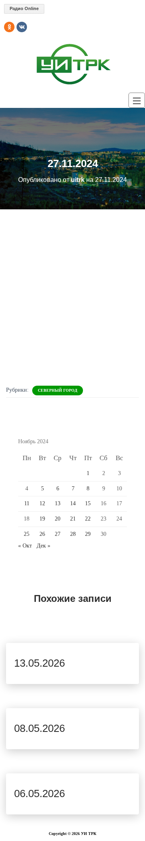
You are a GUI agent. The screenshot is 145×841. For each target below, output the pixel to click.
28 (73, 534)
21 (73, 519)
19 (42, 519)
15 (88, 503)
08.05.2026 (39, 728)
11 (26, 503)
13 (57, 503)
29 (88, 534)
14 (73, 503)
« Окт (25, 546)
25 (26, 534)
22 (88, 519)
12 (42, 503)
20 (57, 519)
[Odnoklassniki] (9, 27)
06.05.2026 (39, 793)
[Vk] (22, 27)
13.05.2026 (39, 663)
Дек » (43, 546)
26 (42, 534)
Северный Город (57, 390)
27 (57, 534)
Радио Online (24, 8)
